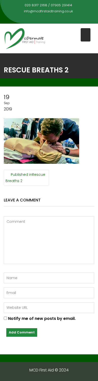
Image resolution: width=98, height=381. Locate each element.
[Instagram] (63, 18)
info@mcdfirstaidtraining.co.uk (48, 11)
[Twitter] (44, 18)
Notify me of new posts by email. (42, 318)
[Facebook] (35, 18)
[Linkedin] (54, 18)
